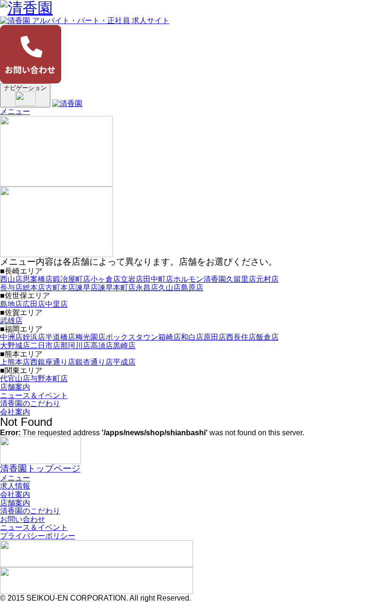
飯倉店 (267, 337)
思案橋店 (38, 279)
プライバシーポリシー (37, 536)
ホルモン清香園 (199, 279)
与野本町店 (49, 378)
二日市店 (45, 346)
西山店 (11, 279)
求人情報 (15, 486)
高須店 (101, 346)
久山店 (169, 288)
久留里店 (241, 279)
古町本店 (60, 288)
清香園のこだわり (30, 403)
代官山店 (15, 378)
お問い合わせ (22, 519)
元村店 (267, 279)
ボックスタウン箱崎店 (143, 337)
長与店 (11, 288)
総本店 (34, 288)
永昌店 (147, 288)
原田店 (214, 337)
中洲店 (11, 337)
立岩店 (132, 279)
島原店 (192, 288)
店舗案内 (15, 387)
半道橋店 (60, 337)
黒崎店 (124, 346)
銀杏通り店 (94, 362)
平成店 (124, 362)
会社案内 (15, 412)
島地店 (11, 304)
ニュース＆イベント (34, 395)
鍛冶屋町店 (71, 279)
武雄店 (11, 321)
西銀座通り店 (52, 362)
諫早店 (86, 288)
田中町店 (158, 279)
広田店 (34, 304)
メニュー (15, 111)
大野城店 (15, 346)
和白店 (192, 337)
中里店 (56, 304)
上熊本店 (15, 362)
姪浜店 (34, 337)
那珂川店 (75, 346)
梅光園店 (90, 337)
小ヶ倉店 (105, 279)
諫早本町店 (117, 288)
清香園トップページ (40, 468)
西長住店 (241, 337)
